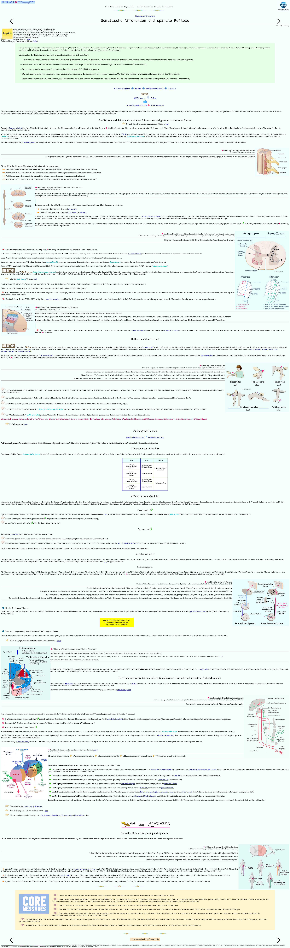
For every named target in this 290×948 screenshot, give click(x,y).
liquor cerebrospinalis (138, 330)
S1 (105, 562)
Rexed (29, 39)
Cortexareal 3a (163, 780)
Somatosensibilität (15, 128)
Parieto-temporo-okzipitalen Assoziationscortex (157, 792)
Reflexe (138, 88)
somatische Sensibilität (115, 719)
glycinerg (83, 212)
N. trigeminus (203, 669)
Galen (35, 41)
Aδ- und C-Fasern (134, 254)
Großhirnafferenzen (156, 437)
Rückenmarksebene (122, 88)
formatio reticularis (24, 351)
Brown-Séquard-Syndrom (136, 105)
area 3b (177, 776)
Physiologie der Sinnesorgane (145, 16)
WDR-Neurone (140, 98)
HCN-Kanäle (125, 134)
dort (167, 124)
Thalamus (172, 88)
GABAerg (72, 212)
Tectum (264, 349)
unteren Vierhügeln (128, 784)
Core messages (157, 105)
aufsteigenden (65, 875)
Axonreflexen (148, 347)
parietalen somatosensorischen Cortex (202, 769)
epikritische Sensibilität (198, 611)
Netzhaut (143, 788)
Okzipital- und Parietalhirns (50, 815)
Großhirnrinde (255, 349)
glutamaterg (72, 209)
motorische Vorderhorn (53, 299)
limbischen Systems (124, 690)
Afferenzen (14, 534)
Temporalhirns (66, 815)
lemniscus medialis (166, 769)
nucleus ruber (272, 349)
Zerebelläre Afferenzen (135, 437)
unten (59, 641)
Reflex (153, 98)
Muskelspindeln (46, 355)
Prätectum (137, 796)
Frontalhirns (79, 815)
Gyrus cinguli (187, 792)
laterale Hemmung (22, 742)
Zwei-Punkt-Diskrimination (128, 543)
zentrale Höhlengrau (171, 330)
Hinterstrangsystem (28, 142)
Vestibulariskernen (7, 351)
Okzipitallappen (150, 796)
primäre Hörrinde (170, 784)
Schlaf (134, 684)
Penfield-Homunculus (166, 735)
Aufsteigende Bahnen (154, 88)
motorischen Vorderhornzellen (84, 869)
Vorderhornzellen (207, 355)
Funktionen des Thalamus (32, 806)
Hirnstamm (155, 769)
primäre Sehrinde (167, 788)
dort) (96, 750)
